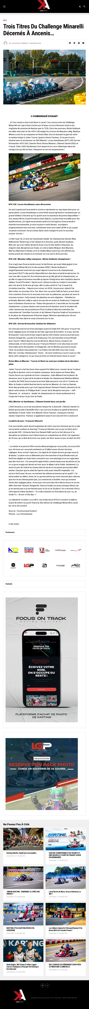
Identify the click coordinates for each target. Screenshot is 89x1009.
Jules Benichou (11, 972)
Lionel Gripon (15, 43)
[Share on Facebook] (70, 43)
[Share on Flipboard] (79, 43)
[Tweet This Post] (74, 43)
